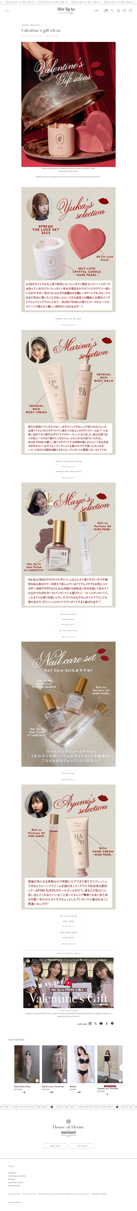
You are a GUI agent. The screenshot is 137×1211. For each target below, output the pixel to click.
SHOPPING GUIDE (15, 1182)
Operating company (99, 1194)
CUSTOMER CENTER (17, 1176)
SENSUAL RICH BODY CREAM (69, 461)
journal (30, 25)
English (96, 10)
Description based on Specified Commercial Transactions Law (64, 1194)
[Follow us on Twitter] (95, 1023)
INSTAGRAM (82, 1146)
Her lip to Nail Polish (68, 630)
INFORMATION (14, 1185)
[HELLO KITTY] (106, 11)
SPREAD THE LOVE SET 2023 (68, 319)
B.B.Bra (73, 1086)
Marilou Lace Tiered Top (53, 1086)
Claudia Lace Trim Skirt (107, 1088)
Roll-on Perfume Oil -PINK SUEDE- (68, 918)
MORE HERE (55, 1146)
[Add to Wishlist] (37, 1080)
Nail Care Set (68, 773)
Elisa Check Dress (22, 1086)
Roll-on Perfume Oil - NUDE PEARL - (68, 617)
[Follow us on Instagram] (90, 1023)
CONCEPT (12, 1173)
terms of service (29, 1194)
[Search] (112, 10)
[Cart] (130, 10)
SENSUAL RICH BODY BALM (68, 471)
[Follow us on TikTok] (106, 1023)
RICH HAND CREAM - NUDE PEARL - (68, 935)
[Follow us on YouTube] (101, 1023)
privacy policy (14, 1194)
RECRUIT (12, 1179)
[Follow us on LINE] (112, 1023)
